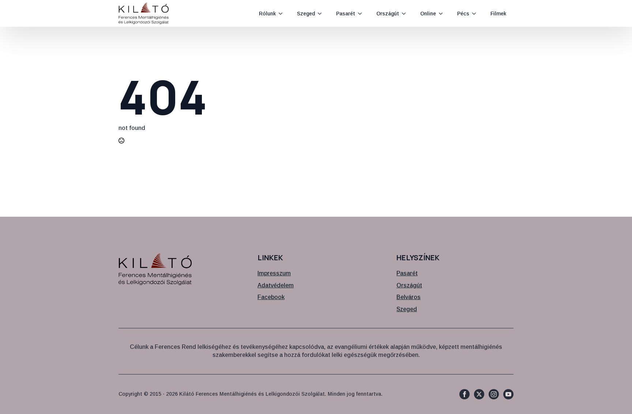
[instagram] (494, 394)
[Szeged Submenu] (322, 13)
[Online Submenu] (443, 13)
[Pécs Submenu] (476, 13)
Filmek (498, 13)
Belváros (408, 297)
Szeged (306, 13)
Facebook (271, 297)
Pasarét (345, 13)
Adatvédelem (275, 285)
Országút (387, 13)
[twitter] (479, 394)
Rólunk (267, 13)
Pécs (463, 13)
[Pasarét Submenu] (362, 13)
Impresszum (274, 273)
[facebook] (464, 394)
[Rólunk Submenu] (283, 13)
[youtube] (508, 394)
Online (428, 13)
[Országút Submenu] (406, 13)
